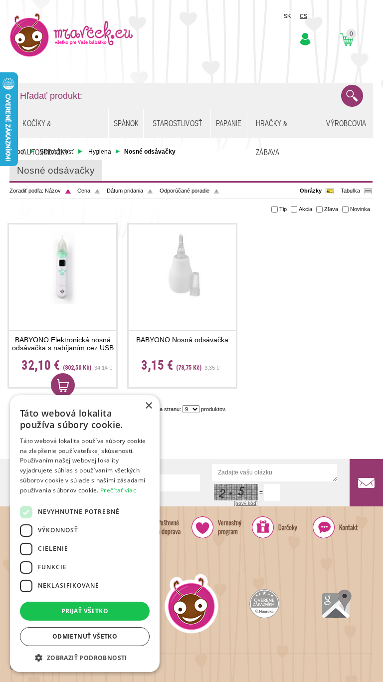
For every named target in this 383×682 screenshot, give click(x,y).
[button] (85, 657)
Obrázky (311, 191)
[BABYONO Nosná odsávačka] (182, 266)
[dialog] (85, 533)
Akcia (305, 209)
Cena (83, 191)
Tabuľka (350, 191)
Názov (53, 191)
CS (303, 16)
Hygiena (99, 151)
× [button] (148, 406)
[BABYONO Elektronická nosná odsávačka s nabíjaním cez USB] (62, 266)
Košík (346, 39)
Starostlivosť (57, 151)
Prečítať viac (118, 490)
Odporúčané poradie (184, 191)
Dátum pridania (125, 191)
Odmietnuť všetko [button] (84, 636)
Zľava (331, 209)
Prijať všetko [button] (84, 611)
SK (287, 16)
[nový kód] (246, 503)
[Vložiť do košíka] (63, 385)
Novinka (360, 209)
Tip (283, 209)
